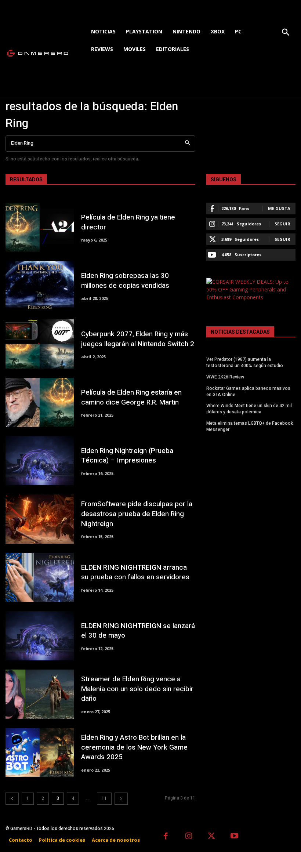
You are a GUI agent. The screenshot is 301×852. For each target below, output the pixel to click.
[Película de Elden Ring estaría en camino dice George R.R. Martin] (40, 402)
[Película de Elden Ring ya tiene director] (40, 227)
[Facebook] (165, 836)
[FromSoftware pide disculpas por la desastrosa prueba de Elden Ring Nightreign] (40, 519)
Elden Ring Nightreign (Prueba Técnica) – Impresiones (127, 456)
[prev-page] (12, 799)
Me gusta (279, 208)
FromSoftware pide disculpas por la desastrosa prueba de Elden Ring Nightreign (136, 514)
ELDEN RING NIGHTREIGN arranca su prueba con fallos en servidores (135, 572)
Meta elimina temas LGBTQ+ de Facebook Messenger (249, 426)
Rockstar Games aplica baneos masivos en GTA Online (248, 391)
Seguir (282, 223)
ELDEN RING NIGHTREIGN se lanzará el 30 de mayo (138, 631)
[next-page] (121, 799)
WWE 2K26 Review (225, 377)
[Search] (187, 143)
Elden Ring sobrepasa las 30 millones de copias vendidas (125, 281)
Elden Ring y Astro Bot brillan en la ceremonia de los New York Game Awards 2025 (134, 747)
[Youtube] (234, 836)
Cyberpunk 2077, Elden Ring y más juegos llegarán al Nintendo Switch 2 (137, 339)
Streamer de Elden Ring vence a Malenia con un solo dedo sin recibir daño (137, 689)
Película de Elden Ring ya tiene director (128, 222)
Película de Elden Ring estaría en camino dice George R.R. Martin (131, 397)
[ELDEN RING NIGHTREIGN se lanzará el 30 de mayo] (40, 635)
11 (104, 798)
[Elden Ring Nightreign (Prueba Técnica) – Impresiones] (40, 460)
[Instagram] (189, 836)
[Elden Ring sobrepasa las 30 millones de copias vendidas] (40, 285)
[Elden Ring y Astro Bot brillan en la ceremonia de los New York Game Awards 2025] (40, 752)
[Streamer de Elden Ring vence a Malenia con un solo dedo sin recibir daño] (40, 694)
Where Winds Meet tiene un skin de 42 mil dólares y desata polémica (249, 408)
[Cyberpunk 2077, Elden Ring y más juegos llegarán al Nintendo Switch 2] (40, 344)
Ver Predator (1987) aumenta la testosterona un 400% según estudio (244, 362)
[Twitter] (211, 836)
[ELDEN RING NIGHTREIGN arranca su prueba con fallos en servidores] (40, 577)
